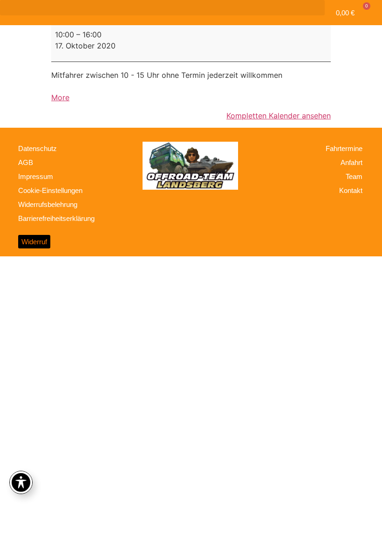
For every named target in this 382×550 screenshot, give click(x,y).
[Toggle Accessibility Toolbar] (21, 482)
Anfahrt (351, 162)
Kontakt (350, 190)
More (60, 97)
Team (354, 176)
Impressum (35, 176)
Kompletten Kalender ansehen (278, 115)
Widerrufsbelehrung (47, 204)
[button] (162, 7)
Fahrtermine (344, 148)
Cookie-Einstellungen (50, 190)
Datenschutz (37, 148)
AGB (25, 162)
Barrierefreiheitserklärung (56, 218)
